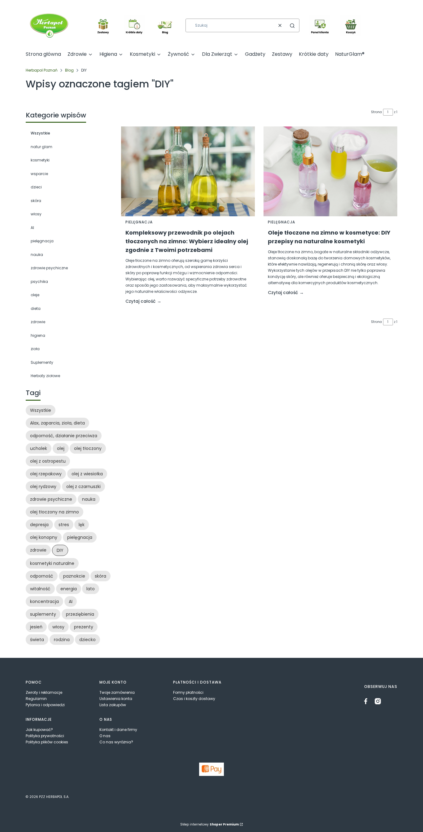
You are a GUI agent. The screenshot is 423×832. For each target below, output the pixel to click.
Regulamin (36, 698)
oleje (35, 294)
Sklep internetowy (209, 824)
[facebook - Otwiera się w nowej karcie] (367, 701)
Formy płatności (188, 692)
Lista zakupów (112, 704)
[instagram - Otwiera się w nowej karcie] (378, 701)
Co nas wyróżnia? (116, 742)
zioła (35, 348)
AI (32, 227)
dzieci (36, 187)
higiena (38, 335)
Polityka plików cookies (47, 742)
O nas (105, 735)
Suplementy (42, 362)
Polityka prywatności (45, 735)
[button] (292, 25)
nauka (37, 254)
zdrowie (38, 321)
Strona (376, 112)
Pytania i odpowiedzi (45, 704)
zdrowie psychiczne (49, 268)
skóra (36, 200)
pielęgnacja (42, 241)
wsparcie (39, 173)
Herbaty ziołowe (45, 375)
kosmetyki (40, 160)
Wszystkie (40, 133)
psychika (39, 281)
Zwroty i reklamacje (44, 692)
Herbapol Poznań (42, 70)
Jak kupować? (39, 729)
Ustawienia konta (115, 698)
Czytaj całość (140, 301)
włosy (36, 214)
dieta (36, 308)
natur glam (41, 146)
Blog (69, 70)
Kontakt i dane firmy (118, 729)
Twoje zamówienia (117, 692)
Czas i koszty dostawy (194, 698)
